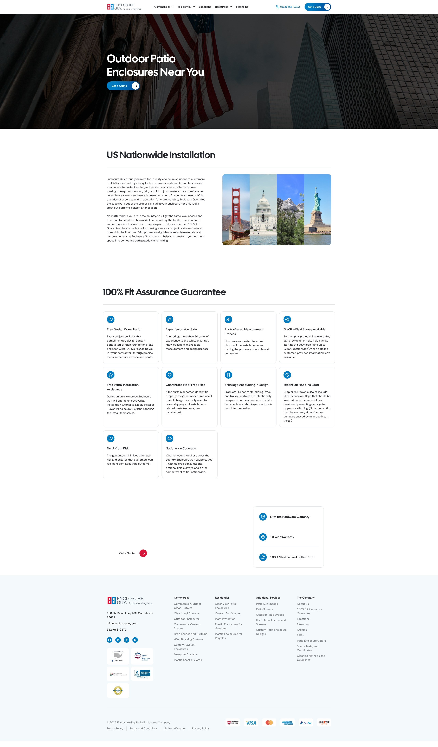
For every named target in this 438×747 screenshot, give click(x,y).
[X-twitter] (118, 640)
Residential (184, 7)
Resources (221, 7)
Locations (205, 7)
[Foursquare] (126, 640)
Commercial (162, 7)
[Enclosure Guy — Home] (124, 7)
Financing (242, 7)
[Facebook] (109, 640)
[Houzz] (135, 640)
